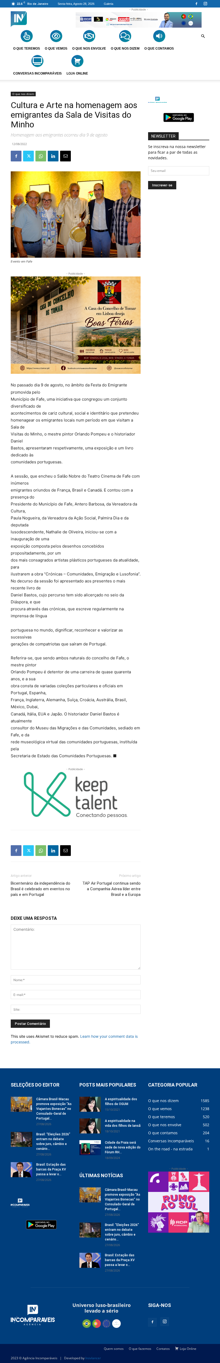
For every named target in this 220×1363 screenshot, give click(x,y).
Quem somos (114, 1348)
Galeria (108, 3)
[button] (202, 36)
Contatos (163, 1348)
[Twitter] (28, 156)
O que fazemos (140, 1348)
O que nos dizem (23, 94)
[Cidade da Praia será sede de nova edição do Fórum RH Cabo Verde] (90, 1147)
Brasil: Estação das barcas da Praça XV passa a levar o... (51, 1169)
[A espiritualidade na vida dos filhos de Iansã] (90, 1125)
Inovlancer (93, 1358)
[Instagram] (205, 4)
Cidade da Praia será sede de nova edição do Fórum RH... (123, 1147)
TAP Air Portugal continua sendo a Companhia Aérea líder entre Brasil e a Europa (111, 889)
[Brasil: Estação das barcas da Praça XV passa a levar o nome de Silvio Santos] (21, 1169)
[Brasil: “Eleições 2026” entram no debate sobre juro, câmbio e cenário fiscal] (21, 1139)
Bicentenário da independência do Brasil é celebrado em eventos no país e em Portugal (40, 889)
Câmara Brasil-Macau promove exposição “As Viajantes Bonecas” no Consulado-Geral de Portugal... (54, 1108)
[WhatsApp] (40, 156)
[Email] (65, 156)
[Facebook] (196, 4)
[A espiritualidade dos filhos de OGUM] (90, 1104)
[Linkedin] (53, 156)
